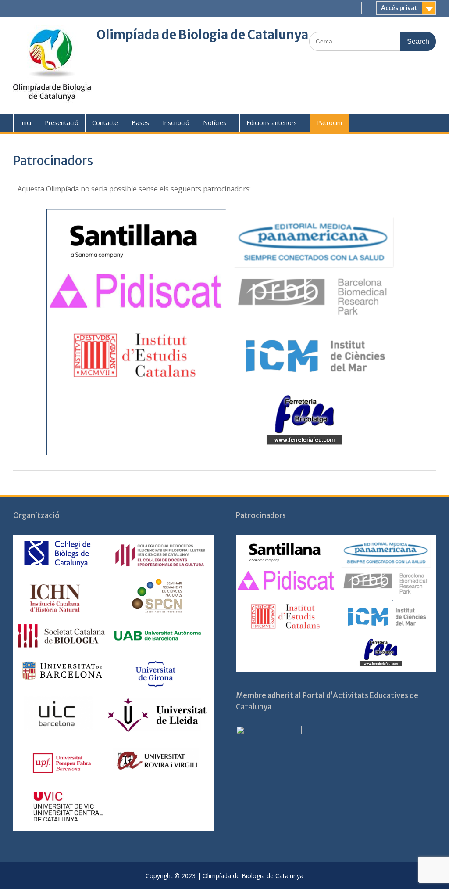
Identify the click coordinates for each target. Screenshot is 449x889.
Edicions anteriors (271, 123)
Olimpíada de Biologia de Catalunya (202, 35)
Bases (140, 123)
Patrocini (329, 123)
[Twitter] (367, 8)
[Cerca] (372, 41)
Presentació (61, 123)
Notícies (214, 123)
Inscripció (176, 123)
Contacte (105, 123)
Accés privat (399, 8)
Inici (25, 123)
